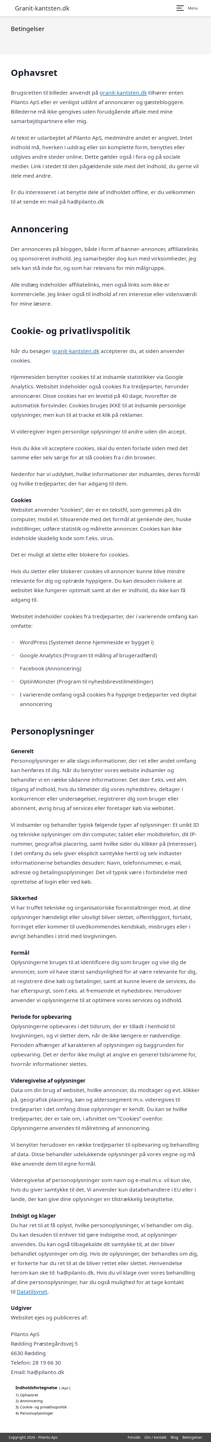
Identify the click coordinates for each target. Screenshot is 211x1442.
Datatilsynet (32, 1291)
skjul (64, 1388)
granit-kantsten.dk (123, 92)
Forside (134, 1437)
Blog (174, 1437)
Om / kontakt (155, 1437)
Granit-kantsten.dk (42, 8)
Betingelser (192, 1437)
